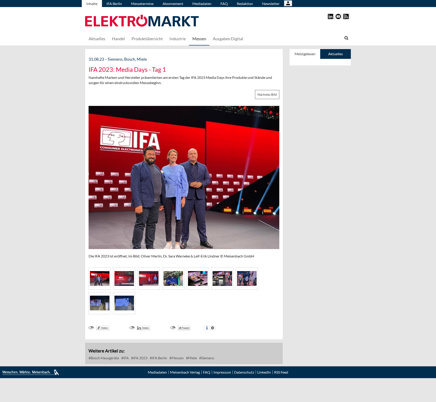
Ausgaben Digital (228, 38)
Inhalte (91, 3)
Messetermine (142, 3)
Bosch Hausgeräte (104, 358)
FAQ (224, 3)
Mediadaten (201, 3)
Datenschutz (244, 372)
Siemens (207, 358)
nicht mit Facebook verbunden (91, 328)
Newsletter (271, 3)
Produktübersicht (147, 38)
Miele (192, 358)
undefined (132, 328)
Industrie (177, 38)
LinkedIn (264, 372)
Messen (199, 38)
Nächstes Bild (267, 94)
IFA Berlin (114, 3)
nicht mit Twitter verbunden (173, 328)
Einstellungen (212, 328)
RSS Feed (281, 372)
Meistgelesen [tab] (305, 54)
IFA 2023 (139, 358)
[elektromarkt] (142, 21)
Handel (118, 38)
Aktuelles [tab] (335, 54)
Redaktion (245, 3)
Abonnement (173, 3)
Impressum (222, 372)
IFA (126, 358)
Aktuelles (97, 38)
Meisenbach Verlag (185, 372)
